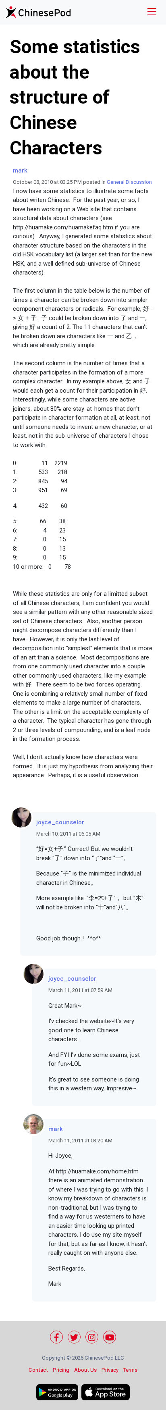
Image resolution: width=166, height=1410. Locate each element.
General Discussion (129, 182)
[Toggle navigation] (152, 12)
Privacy (110, 1370)
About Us (85, 1370)
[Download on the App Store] (105, 1392)
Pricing (61, 1370)
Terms (130, 1370)
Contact (38, 1370)
